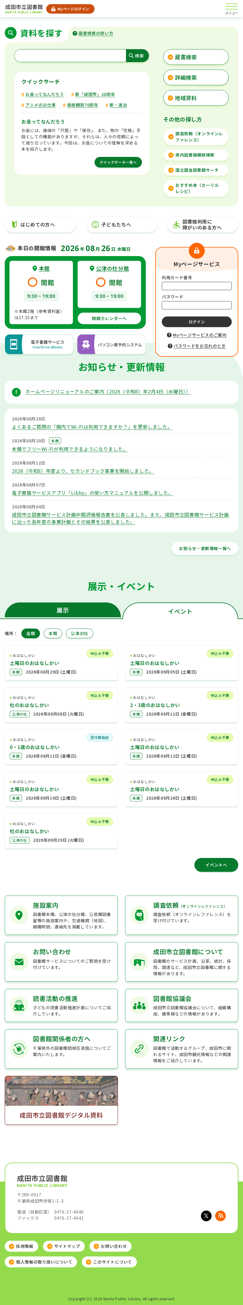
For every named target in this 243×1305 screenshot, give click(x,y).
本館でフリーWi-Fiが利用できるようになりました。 (70, 448)
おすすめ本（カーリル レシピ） (197, 188)
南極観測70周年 (82, 105)
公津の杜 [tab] (79, 633)
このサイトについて (112, 1262)
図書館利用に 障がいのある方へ (202, 224)
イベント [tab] (180, 611)
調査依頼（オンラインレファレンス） (199, 137)
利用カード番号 (177, 277)
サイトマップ (67, 1246)
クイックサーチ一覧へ (118, 162)
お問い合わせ (114, 1246)
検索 (139, 56)
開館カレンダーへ (109, 318)
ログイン (197, 321)
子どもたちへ (116, 224)
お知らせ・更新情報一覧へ (205, 548)
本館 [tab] (53, 633)
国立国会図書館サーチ (197, 170)
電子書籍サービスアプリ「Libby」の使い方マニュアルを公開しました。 (92, 492)
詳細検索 (186, 77)
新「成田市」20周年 (95, 94)
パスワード (172, 297)
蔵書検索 (186, 57)
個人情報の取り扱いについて (44, 1262)
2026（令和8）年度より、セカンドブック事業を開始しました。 (83, 470)
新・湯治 (118, 105)
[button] (217, 1283)
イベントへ (216, 865)
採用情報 (24, 1246)
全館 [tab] (30, 633)
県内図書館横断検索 (195, 155)
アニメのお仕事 (40, 105)
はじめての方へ (37, 224)
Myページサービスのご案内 (199, 335)
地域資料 (186, 98)
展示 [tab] (63, 610)
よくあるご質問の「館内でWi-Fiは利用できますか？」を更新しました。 (92, 426)
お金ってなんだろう (44, 94)
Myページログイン (73, 8)
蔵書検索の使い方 (96, 33)
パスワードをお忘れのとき (200, 346)
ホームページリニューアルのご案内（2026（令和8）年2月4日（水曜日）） (108, 391)
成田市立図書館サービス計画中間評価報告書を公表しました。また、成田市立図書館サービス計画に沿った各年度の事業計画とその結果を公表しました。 (120, 518)
